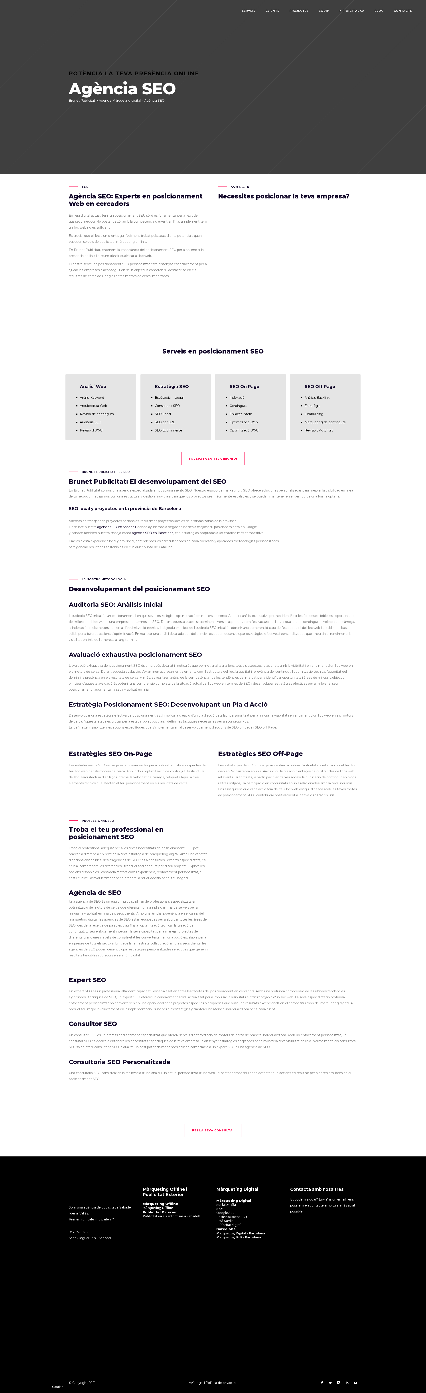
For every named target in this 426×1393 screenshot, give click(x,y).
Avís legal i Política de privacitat (213, 1383)
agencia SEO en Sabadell (116, 527)
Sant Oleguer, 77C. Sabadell (90, 1238)
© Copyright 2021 (82, 1383)
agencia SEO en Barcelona (152, 533)
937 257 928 (78, 1232)
